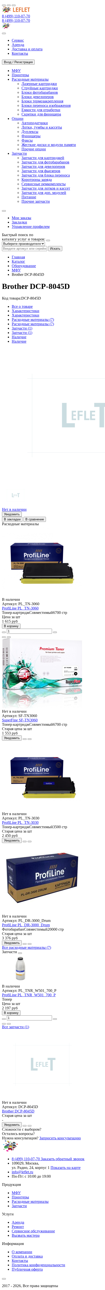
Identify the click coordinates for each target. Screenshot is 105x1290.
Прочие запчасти (35, 201)
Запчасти (19, 1206)
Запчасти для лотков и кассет (45, 188)
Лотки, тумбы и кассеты (41, 127)
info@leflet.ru (22, 1172)
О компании (22, 1252)
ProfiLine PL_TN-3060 (20, 608)
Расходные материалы (30, 1201)
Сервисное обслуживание (33, 1231)
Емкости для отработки (40, 110)
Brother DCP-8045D (18, 1111)
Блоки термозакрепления (42, 101)
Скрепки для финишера (41, 114)
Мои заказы (21, 218)
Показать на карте (66, 1168)
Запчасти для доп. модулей (43, 193)
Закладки (19, 222)
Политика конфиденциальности (38, 1265)
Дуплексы (29, 132)
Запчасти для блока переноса (45, 175)
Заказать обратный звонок (62, 1159)
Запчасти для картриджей (42, 158)
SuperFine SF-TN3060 (20, 720)
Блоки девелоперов (37, 97)
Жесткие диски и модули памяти (48, 145)
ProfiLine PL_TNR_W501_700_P (29, 995)
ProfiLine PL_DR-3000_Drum (26, 925)
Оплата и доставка (27, 1256)
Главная (18, 257)
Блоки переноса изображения (46, 105)
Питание (28, 197)
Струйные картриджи (39, 88)
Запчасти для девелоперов (43, 166)
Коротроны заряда (36, 180)
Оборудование (24, 266)
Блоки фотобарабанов (39, 92)
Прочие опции (33, 149)
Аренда (18, 1222)
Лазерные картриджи (39, 84)
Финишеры (31, 136)
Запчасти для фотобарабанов (45, 162)
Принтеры (20, 1197)
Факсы (27, 140)
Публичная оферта (27, 1269)
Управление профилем (31, 226)
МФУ (16, 270)
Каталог (18, 261)
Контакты (20, 1261)
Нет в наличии (14, 509)
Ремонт (18, 1227)
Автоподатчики (34, 123)
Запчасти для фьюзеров (40, 171)
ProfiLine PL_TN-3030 (20, 822)
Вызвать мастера (26, 1235)
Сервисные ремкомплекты (43, 184)
